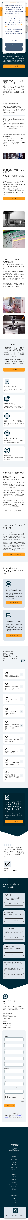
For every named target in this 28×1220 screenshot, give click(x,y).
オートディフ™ (14, 937)
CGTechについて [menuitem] (14, 1195)
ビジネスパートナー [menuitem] (14, 1173)
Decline (14, 49)
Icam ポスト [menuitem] (14, 1164)
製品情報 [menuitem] (14, 1156)
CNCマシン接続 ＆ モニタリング (14, 974)
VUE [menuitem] (14, 1198)
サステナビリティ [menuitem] (14, 1176)
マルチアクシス (14, 954)
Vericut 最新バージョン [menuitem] (14, 1184)
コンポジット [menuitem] (14, 1162)
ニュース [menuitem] (14, 1200)
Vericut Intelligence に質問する (15, 1215)
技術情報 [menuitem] (14, 1189)
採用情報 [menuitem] (14, 1197)
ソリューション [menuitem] (14, 1167)
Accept (14, 45)
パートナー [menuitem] (14, 1171)
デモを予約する (12, 66)
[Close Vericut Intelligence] (25, 1208)
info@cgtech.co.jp (8, 1027)
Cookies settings (14, 40)
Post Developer (14, 602)
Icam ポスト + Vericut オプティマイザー (14, 511)
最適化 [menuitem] (14, 1160)
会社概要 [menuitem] (14, 1193)
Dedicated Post (14, 635)
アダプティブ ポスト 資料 (12, 554)
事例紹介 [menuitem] (14, 1174)
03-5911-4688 (7, 1023)
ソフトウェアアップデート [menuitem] (14, 1188)
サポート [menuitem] (14, 1182)
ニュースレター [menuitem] (14, 1202)
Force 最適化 (14, 920)
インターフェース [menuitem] (14, 1169)
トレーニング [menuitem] (14, 1179)
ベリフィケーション (14, 903)
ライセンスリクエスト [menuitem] (14, 1186)
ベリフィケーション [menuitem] (14, 1159)
